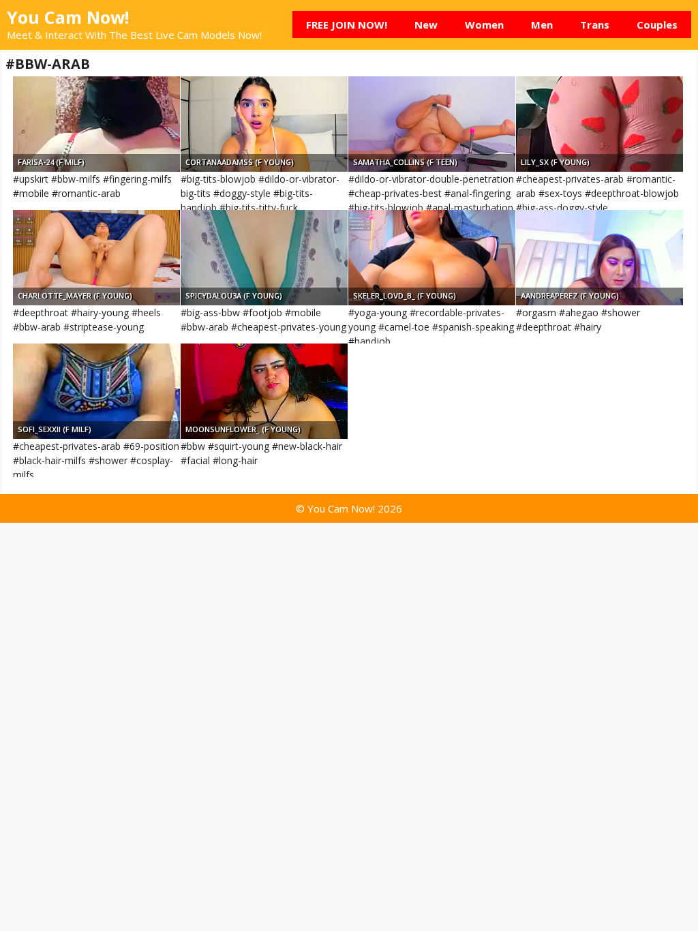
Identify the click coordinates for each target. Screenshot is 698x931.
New (426, 24)
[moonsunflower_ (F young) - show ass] (264, 391)
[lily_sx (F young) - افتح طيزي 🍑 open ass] (599, 124)
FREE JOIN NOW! (346, 24)
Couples (657, 24)
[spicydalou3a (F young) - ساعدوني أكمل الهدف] (264, 257)
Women (484, 24)
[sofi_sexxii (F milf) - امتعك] (96, 391)
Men (542, 24)
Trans (594, 24)
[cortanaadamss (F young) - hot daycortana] (264, 124)
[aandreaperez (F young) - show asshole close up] (599, 257)
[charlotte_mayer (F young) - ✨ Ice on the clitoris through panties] (96, 257)
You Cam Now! (68, 17)
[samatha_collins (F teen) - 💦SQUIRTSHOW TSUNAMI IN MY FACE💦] (431, 124)
